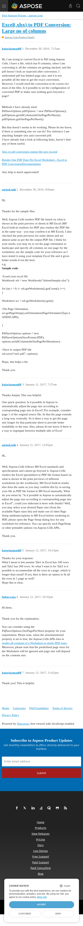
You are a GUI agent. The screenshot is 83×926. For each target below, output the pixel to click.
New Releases (41, 833)
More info (42, 897)
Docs (40, 845)
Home (5, 708)
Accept (41, 904)
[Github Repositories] (58, 808)
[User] (70, 6)
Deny (58, 913)
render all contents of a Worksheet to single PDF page (34, 643)
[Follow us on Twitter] (25, 808)
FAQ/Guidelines (39, 708)
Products (40, 828)
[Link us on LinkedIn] (33, 808)
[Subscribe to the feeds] (66, 808)
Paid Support (40, 862)
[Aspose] (27, 6)
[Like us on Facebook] (17, 808)
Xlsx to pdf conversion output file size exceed (29, 151)
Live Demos (40, 851)
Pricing (40, 839)
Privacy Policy (10, 715)
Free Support (40, 856)
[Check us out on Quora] (50, 808)
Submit (41, 773)
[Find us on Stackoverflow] (41, 808)
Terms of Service (62, 708)
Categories (19, 708)
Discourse (23, 723)
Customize (25, 913)
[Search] (78, 6)
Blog (40, 874)
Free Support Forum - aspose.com (22, 15)
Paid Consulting (40, 868)
